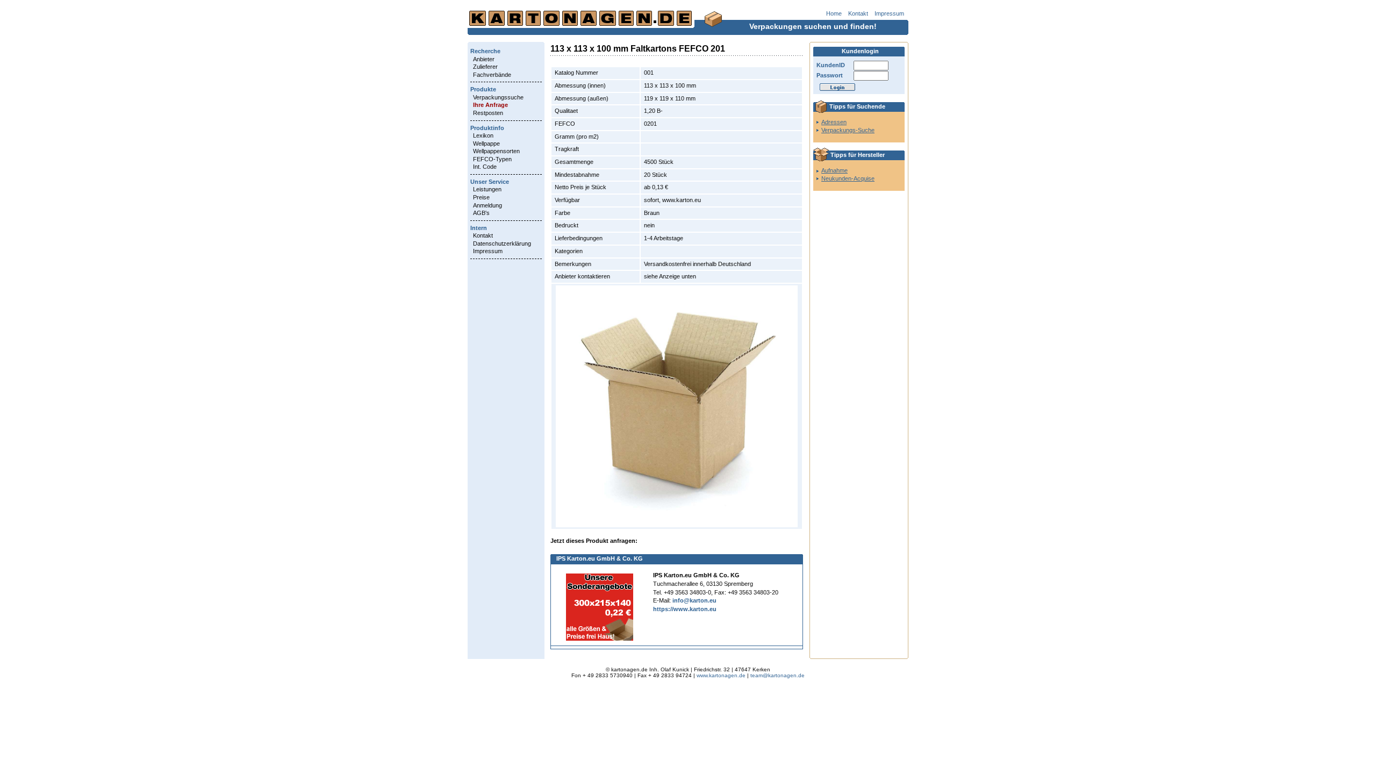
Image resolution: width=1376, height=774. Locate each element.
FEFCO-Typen (492, 159)
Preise (481, 197)
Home (834, 13)
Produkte (483, 89)
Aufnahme (834, 170)
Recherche (485, 51)
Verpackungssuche (498, 97)
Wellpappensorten (496, 151)
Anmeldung (487, 205)
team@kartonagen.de (777, 675)
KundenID (830, 65)
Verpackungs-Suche (848, 130)
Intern (478, 228)
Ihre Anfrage (490, 105)
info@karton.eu (694, 600)
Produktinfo (487, 128)
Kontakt (858, 13)
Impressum (889, 13)
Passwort (829, 75)
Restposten (488, 113)
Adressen (834, 122)
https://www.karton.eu (684, 609)
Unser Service (489, 181)
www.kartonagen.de (721, 675)
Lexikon (483, 135)
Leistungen (487, 189)
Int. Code (485, 166)
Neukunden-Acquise (848, 178)
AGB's (481, 213)
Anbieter (483, 59)
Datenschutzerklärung (502, 243)
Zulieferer (485, 66)
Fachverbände (492, 74)
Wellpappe (486, 143)
